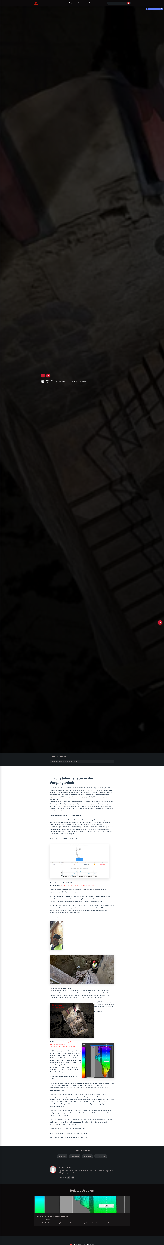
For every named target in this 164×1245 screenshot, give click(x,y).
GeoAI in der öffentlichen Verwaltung (52, 1216)
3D (43, 375)
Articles (81, 3)
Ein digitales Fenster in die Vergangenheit (64, 761)
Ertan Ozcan (49, 380)
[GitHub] (72, 1177)
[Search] (128, 3)
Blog (70, 3)
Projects (92, 3)
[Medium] (68, 1177)
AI (48, 375)
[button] (82, 859)
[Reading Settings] (160, 622)
